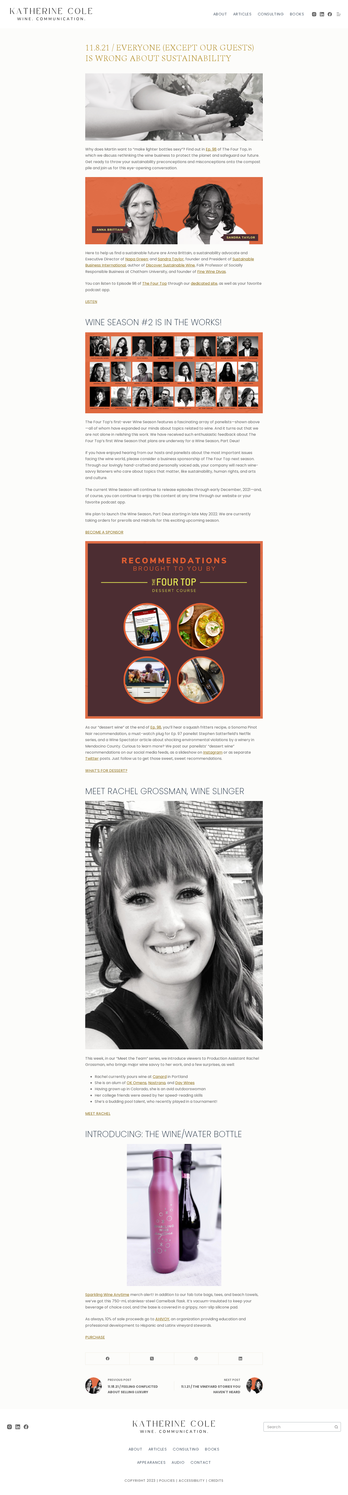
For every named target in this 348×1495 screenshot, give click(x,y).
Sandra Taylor (171, 259)
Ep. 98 (211, 149)
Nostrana (156, 1083)
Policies (167, 1480)
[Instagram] (314, 14)
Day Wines (185, 1083)
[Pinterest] (196, 1359)
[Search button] (336, 1426)
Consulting (271, 14)
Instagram (213, 752)
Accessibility (192, 1480)
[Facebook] (330, 14)
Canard (160, 1076)
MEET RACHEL (97, 1113)
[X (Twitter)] (152, 1359)
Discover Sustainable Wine (170, 265)
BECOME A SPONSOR (104, 532)
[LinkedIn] (322, 14)
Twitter (92, 758)
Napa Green (136, 259)
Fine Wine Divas (211, 271)
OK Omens (137, 1083)
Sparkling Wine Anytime (107, 1294)
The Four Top (154, 283)
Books (297, 14)
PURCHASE (95, 1337)
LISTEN (91, 301)
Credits (216, 1480)
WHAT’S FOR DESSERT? (106, 770)
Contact (201, 1462)
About (220, 14)
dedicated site (204, 283)
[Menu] (339, 14)
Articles (242, 14)
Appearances (151, 1462)
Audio (178, 1462)
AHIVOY (162, 1319)
